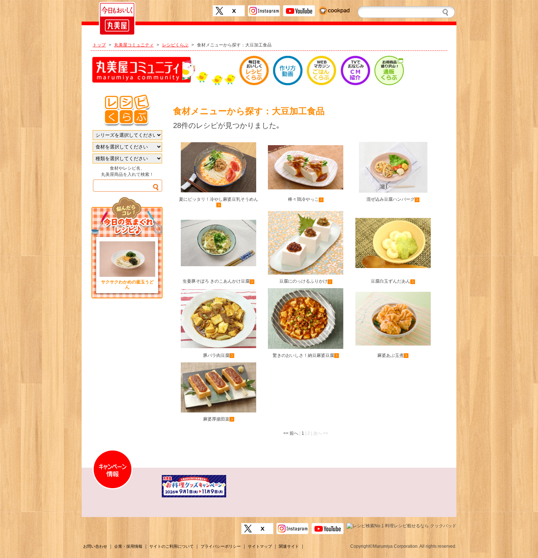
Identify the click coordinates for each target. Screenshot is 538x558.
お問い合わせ (95, 546)
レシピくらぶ (175, 45)
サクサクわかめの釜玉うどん (127, 284)
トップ (99, 45)
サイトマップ (260, 546)
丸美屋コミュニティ (134, 45)
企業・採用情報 (128, 546)
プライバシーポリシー (221, 546)
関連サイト (289, 546)
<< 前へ (290, 433)
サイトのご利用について (171, 546)
